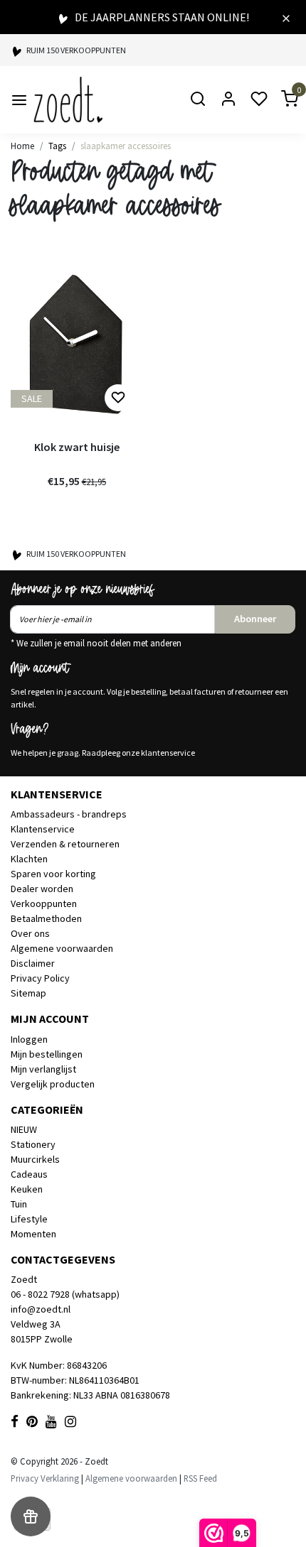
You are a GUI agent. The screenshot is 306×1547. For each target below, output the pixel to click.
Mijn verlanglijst (43, 1069)
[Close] (286, 17)
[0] (281, 100)
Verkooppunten (44, 903)
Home (22, 145)
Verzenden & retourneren (65, 843)
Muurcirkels (35, 1159)
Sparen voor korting (53, 873)
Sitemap (28, 993)
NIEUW (24, 1129)
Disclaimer (33, 963)
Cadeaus (29, 1174)
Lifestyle (29, 1218)
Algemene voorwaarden (62, 948)
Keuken (27, 1189)
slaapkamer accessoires (125, 145)
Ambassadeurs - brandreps (69, 814)
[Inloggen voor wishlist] (118, 397)
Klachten (29, 858)
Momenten (33, 1233)
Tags (57, 145)
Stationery (33, 1144)
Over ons (30, 933)
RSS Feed (200, 1478)
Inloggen (29, 1039)
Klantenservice (43, 829)
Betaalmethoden (46, 918)
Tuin (19, 1204)
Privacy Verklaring (45, 1478)
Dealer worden (42, 888)
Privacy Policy (40, 978)
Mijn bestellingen (47, 1054)
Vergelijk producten (53, 1084)
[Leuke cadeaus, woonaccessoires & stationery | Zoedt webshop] (67, 100)
